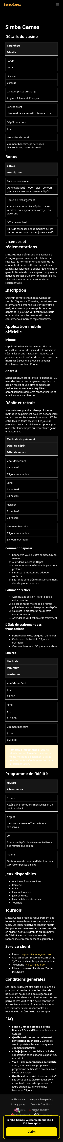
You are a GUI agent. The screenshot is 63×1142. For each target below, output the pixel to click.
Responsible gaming (41, 1099)
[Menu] (57, 4)
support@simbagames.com (37, 954)
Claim (32, 1132)
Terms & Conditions (42, 1104)
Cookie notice (17, 1099)
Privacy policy (18, 1104)
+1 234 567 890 (35, 964)
